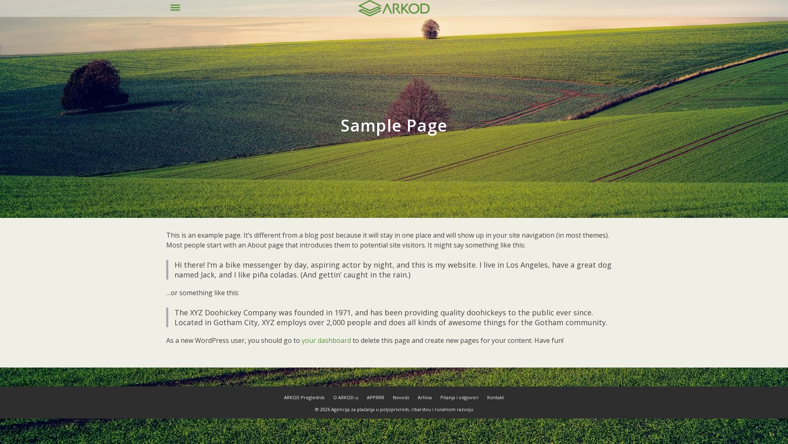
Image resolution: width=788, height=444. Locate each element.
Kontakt (495, 397)
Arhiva (425, 397)
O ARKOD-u (345, 397)
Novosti (401, 397)
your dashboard (326, 340)
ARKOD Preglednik (304, 397)
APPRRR (375, 397)
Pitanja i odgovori (459, 397)
